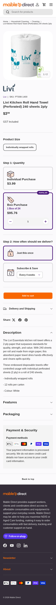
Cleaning (36, 21)
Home (5, 21)
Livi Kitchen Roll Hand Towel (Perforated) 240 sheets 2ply (27, 24)
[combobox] (28, 12)
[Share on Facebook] (20, 320)
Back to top (28, 479)
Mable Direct (15, 597)
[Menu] (51, 4)
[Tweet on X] (14, 320)
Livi (4, 97)
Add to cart (28, 295)
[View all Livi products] (9, 85)
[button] (44, 4)
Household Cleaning (20, 21)
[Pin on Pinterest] (26, 320)
